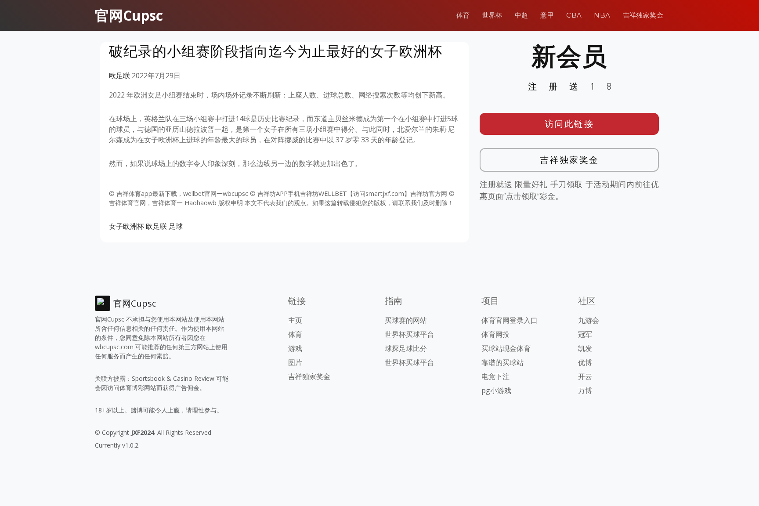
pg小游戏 (496, 390)
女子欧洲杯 (126, 226)
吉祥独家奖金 (643, 15)
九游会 (588, 320)
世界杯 (492, 15)
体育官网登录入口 (509, 320)
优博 (585, 362)
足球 (176, 226)
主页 (295, 320)
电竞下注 (495, 376)
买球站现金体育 (506, 348)
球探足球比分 (406, 348)
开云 (585, 376)
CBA (574, 15)
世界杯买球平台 (409, 334)
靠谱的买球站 (502, 362)
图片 (295, 362)
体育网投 (495, 334)
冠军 (585, 334)
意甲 (547, 15)
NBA (602, 15)
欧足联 (119, 75)
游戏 (295, 348)
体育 (463, 15)
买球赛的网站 (406, 320)
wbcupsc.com (114, 347)
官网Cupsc (129, 15)
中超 (521, 15)
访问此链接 (569, 124)
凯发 (585, 348)
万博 (585, 390)
